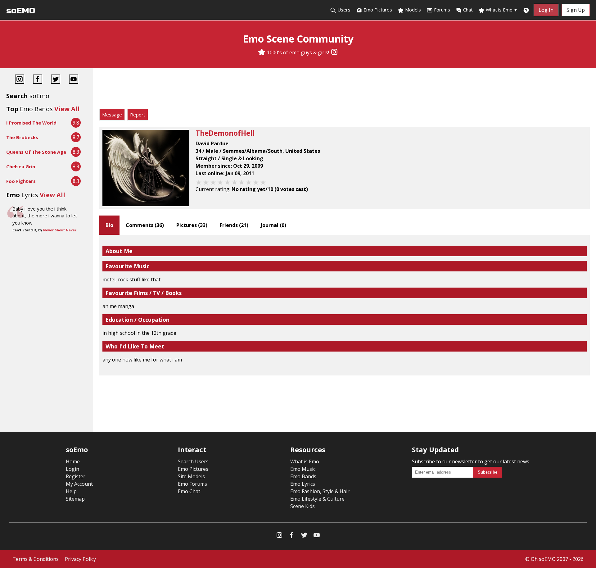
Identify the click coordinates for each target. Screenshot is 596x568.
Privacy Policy (80, 559)
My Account (79, 483)
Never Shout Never (59, 230)
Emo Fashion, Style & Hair (320, 491)
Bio (109, 225)
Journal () (273, 225)
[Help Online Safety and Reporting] (526, 10)
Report (137, 114)
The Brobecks (22, 137)
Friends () (234, 225)
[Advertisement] (344, 90)
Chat (468, 10)
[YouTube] (73, 80)
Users (343, 10)
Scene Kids (302, 506)
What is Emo (501, 10)
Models (412, 10)
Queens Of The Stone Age (36, 152)
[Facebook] (37, 80)
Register (75, 476)
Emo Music (302, 469)
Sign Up (576, 10)
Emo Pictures (377, 10)
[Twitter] (55, 80)
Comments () (145, 225)
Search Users (193, 461)
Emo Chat (189, 491)
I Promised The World (31, 123)
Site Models (191, 476)
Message (112, 114)
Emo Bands (303, 476)
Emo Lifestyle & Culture (317, 498)
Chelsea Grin (20, 166)
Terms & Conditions (35, 559)
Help (71, 491)
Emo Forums (192, 483)
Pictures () (191, 225)
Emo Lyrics (302, 483)
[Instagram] (334, 52)
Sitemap (75, 498)
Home (73, 461)
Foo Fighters (21, 181)
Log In (546, 10)
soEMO (20, 11)
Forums (442, 10)
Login (72, 469)
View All (67, 109)
